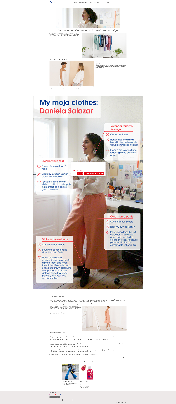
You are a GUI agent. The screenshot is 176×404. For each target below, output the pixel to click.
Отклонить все (80, 173)
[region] (88, 169)
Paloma (95, 342)
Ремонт (54, 350)
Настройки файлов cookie (77, 170)
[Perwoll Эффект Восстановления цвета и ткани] (88, 376)
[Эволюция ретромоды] (70, 376)
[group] (88, 376)
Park (65, 343)
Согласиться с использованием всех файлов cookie (94, 173)
